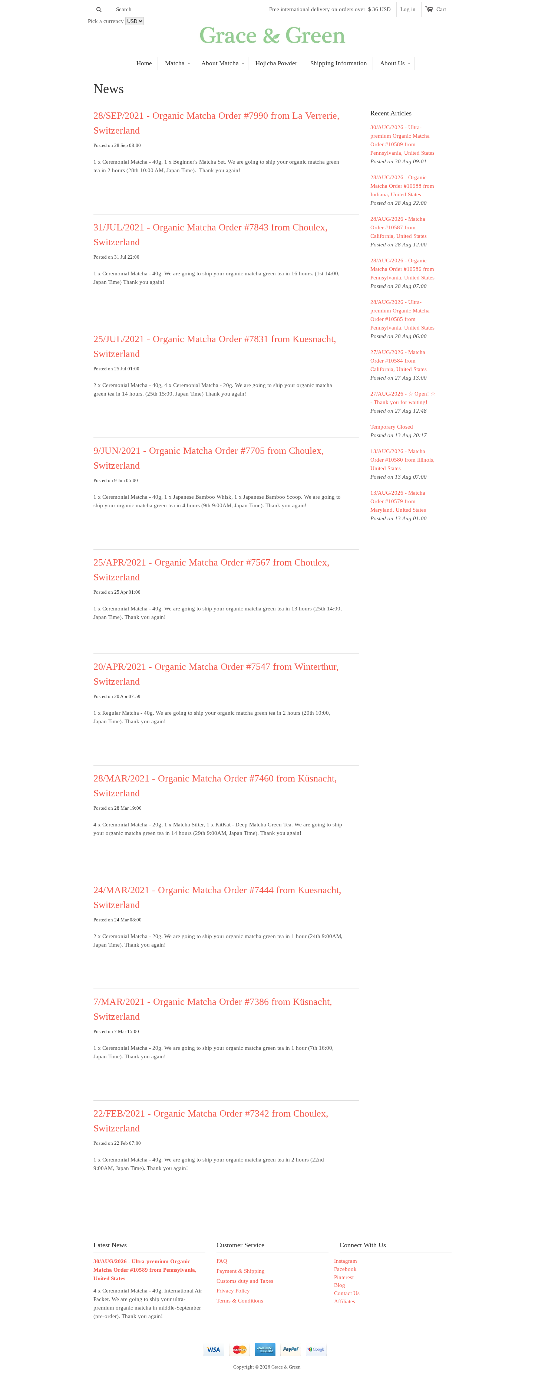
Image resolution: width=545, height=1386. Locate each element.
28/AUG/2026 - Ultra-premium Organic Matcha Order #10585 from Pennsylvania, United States (402, 315)
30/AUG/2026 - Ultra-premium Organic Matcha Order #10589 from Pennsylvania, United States (402, 140)
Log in (408, 9)
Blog (339, 1285)
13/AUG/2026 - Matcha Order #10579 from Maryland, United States (398, 501)
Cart (441, 9)
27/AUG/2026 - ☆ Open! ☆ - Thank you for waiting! (402, 398)
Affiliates (344, 1301)
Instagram (345, 1261)
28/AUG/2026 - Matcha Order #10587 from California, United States (398, 227)
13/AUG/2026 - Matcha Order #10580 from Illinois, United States (402, 459)
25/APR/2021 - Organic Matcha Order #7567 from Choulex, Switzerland (211, 570)
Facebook (345, 1269)
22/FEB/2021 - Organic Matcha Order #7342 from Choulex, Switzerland (210, 1121)
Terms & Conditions (240, 1301)
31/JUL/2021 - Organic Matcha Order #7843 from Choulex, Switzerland (210, 235)
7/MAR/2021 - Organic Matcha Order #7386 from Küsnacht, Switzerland (212, 1009)
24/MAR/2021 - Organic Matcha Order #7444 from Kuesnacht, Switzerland (217, 897)
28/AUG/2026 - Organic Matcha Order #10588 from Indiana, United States (402, 185)
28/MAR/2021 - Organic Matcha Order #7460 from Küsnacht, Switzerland (215, 786)
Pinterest (344, 1277)
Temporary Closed (391, 427)
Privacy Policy (233, 1291)
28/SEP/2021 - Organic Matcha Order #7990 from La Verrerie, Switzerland (216, 123)
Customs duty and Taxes (245, 1281)
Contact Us (347, 1293)
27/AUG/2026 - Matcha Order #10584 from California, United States (398, 360)
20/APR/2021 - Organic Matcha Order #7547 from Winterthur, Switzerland (216, 674)
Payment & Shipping (241, 1271)
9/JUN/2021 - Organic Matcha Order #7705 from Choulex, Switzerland (208, 458)
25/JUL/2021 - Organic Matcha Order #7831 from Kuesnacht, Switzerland (214, 346)
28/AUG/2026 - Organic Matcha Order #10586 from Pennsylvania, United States (402, 269)
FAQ (222, 1261)
